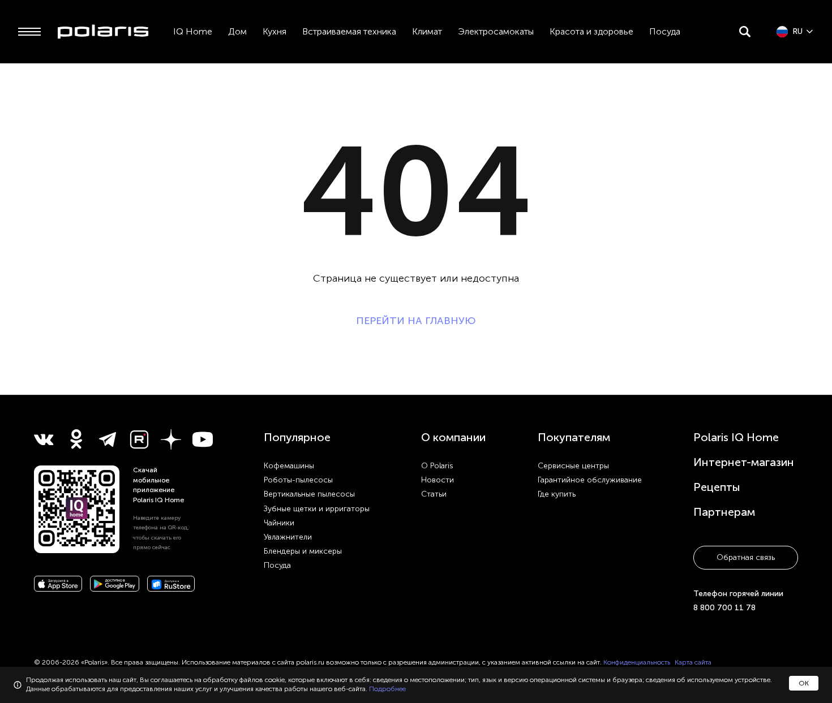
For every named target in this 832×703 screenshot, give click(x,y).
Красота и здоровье (591, 31)
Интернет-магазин (743, 462)
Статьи (434, 494)
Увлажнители (288, 537)
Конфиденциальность (636, 662)
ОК (804, 683)
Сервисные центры (573, 466)
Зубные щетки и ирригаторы (317, 509)
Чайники (279, 523)
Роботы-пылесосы (298, 480)
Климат (427, 31)
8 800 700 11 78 (724, 608)
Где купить (557, 494)
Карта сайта (693, 662)
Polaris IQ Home (736, 437)
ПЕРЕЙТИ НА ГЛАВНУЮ (416, 320)
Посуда (664, 31)
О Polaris (437, 466)
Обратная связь (746, 557)
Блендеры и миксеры (303, 551)
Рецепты (716, 487)
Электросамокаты (496, 31)
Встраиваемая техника (349, 31)
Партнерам (724, 512)
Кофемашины (289, 466)
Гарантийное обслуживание (590, 480)
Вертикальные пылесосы (309, 494)
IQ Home (192, 31)
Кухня (274, 31)
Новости (437, 480)
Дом (237, 31)
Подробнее (387, 689)
